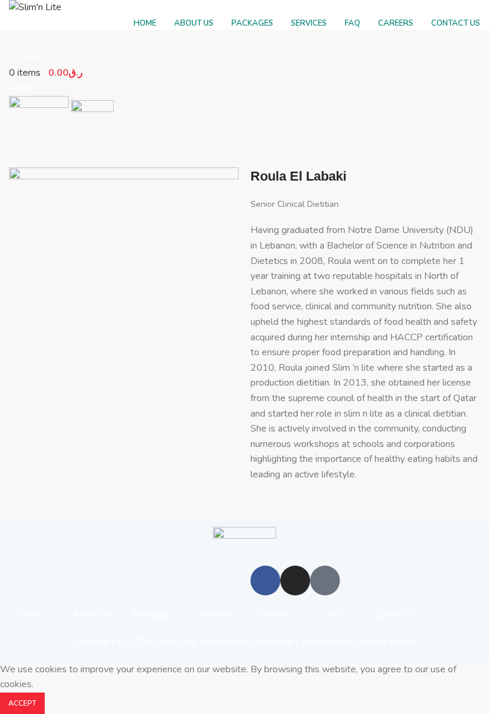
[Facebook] (265, 580)
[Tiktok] (325, 580)
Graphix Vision (385, 641)
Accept (22, 703)
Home (31, 614)
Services (213, 614)
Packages (152, 614)
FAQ (336, 614)
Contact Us (397, 614)
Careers (275, 614)
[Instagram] (295, 580)
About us (92, 614)
